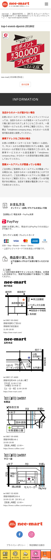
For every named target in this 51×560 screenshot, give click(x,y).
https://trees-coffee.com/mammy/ (17, 505)
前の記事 (25, 84)
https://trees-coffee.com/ (13, 448)
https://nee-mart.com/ (12, 332)
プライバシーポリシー (16, 545)
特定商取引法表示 (37, 545)
